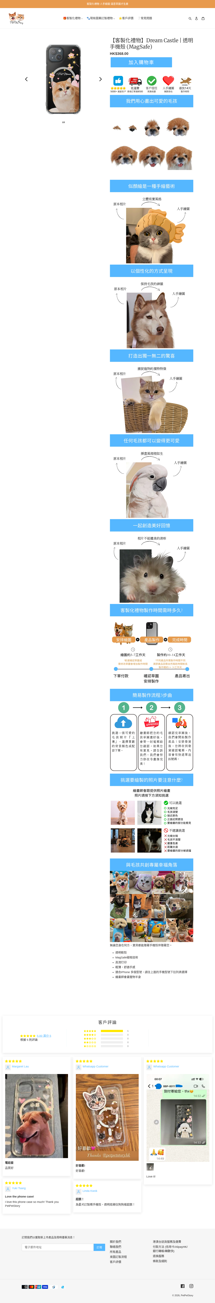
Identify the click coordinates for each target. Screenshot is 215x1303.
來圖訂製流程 (118, 1257)
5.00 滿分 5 (44, 1035)
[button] (90, 1031)
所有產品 (115, 1251)
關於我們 (115, 1241)
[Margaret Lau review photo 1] (36, 1116)
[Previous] (26, 79)
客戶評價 (115, 1262)
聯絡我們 (115, 1246)
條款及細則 (160, 1261)
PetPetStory (187, 1295)
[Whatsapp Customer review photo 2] (150, 1167)
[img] (13, 1061)
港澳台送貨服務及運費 (167, 1241)
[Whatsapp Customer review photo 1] (107, 1117)
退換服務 (158, 1256)
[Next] (100, 79)
